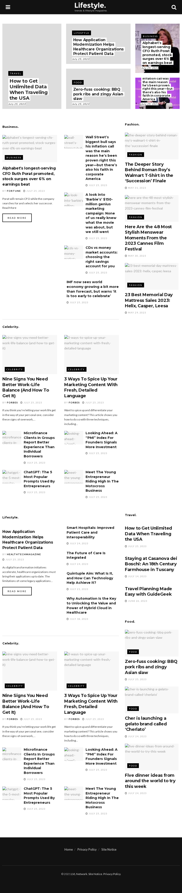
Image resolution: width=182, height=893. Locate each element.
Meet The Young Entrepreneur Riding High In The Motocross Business (102, 481)
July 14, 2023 (137, 576)
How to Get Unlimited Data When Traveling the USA (28, 89)
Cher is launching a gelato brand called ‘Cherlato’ (146, 724)
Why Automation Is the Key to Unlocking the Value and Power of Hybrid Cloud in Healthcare (91, 605)
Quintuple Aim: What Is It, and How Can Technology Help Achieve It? (90, 578)
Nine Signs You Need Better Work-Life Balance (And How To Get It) (25, 387)
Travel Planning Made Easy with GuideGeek (148, 591)
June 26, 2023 (137, 600)
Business (150, 36)
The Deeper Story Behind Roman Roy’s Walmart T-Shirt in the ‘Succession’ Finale (149, 172)
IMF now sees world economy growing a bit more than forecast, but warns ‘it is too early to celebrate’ (93, 289)
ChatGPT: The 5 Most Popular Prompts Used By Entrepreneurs (39, 479)
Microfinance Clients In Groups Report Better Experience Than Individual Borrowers (39, 444)
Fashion (135, 154)
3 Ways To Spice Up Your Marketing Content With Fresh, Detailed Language (91, 387)
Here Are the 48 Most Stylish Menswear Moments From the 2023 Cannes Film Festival (148, 238)
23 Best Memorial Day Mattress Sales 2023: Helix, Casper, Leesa (149, 300)
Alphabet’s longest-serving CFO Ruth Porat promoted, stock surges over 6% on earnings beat (157, 53)
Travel (15, 73)
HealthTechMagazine (24, 554)
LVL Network (79, 874)
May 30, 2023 (136, 255)
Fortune (14, 190)
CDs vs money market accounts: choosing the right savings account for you (102, 257)
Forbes (12, 402)
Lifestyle (81, 32)
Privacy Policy (87, 849)
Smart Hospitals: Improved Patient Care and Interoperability (90, 532)
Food (78, 82)
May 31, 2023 (136, 187)
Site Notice (108, 849)
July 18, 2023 (78, 618)
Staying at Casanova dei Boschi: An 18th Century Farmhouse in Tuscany (151, 564)
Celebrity (14, 369)
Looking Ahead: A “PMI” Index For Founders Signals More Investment (102, 440)
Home (68, 849)
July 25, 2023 (17, 104)
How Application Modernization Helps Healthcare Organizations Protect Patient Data (98, 47)
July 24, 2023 (78, 543)
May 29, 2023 (136, 312)
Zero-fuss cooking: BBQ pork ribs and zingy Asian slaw (98, 94)
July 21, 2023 (78, 589)
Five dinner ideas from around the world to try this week (150, 781)
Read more (17, 217)
